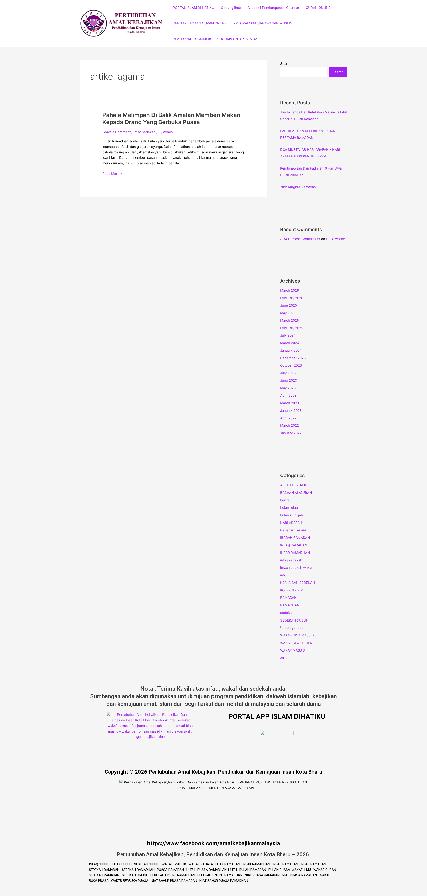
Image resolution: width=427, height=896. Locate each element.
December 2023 (293, 358)
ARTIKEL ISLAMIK (294, 485)
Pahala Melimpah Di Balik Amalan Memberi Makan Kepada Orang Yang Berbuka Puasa (171, 118)
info (283, 575)
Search (285, 63)
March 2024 (289, 343)
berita (284, 500)
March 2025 (289, 320)
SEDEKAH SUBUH (294, 620)
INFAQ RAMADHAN (295, 553)
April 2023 (288, 395)
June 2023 (288, 380)
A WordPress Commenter (300, 239)
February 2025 (291, 328)
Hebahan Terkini (293, 530)
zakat (284, 658)
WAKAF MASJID (292, 650)
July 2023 (288, 373)
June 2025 (288, 305)
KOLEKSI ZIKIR (291, 590)
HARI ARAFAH (291, 523)
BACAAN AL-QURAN (296, 492)
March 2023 (289, 403)
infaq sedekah (144, 132)
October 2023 (291, 365)
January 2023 (291, 410)
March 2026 (289, 290)
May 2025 (288, 313)
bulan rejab (289, 507)
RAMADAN (288, 597)
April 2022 (288, 418)
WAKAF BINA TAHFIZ (296, 643)
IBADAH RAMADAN (295, 537)
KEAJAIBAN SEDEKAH (297, 583)
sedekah (287, 613)
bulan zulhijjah (291, 515)
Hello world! (335, 239)
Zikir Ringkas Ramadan (298, 187)
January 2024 (291, 350)
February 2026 (291, 298)
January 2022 (291, 433)
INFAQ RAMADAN (293, 545)
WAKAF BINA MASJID (297, 635)
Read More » (112, 173)
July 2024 (288, 335)
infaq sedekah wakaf (296, 567)
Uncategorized (291, 628)
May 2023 (288, 388)
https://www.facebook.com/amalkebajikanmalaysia (213, 843)
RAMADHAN (289, 605)
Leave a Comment (116, 132)
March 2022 (289, 425)
